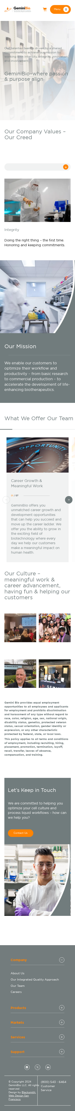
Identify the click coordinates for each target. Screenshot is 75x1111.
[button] (60, 9)
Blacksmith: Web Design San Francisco (22, 1096)
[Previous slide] (6, 500)
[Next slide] (68, 500)
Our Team (18, 985)
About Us (17, 973)
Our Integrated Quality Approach (35, 979)
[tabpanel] (37, 213)
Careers (16, 992)
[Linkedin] (48, 1067)
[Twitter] (37, 1067)
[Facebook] (27, 1067)
